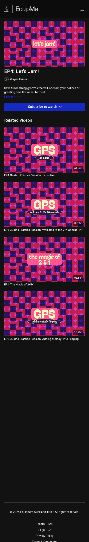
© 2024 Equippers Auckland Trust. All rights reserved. (44, 512)
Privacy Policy (44, 536)
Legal (42, 530)
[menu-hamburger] (82, 9)
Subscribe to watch (42, 106)
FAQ (50, 524)
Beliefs (40, 524)
